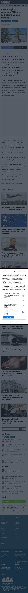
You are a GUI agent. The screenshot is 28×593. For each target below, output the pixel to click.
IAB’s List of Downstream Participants (15, 289)
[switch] (23, 296)
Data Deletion (6, 322)
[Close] (25, 271)
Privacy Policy (21, 322)
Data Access (14, 322)
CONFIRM (8, 317)
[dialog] (14, 296)
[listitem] (14, 293)
